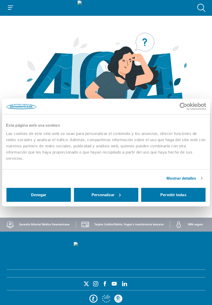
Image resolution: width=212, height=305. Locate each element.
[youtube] (114, 283)
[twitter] (86, 283)
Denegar (39, 194)
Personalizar (103, 194)
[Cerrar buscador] (201, 8)
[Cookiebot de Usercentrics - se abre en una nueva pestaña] (183, 106)
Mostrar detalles (181, 178)
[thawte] (93, 299)
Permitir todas (173, 194)
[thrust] (118, 299)
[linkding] (124, 283)
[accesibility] (106, 299)
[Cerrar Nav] (10, 8)
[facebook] (105, 283)
